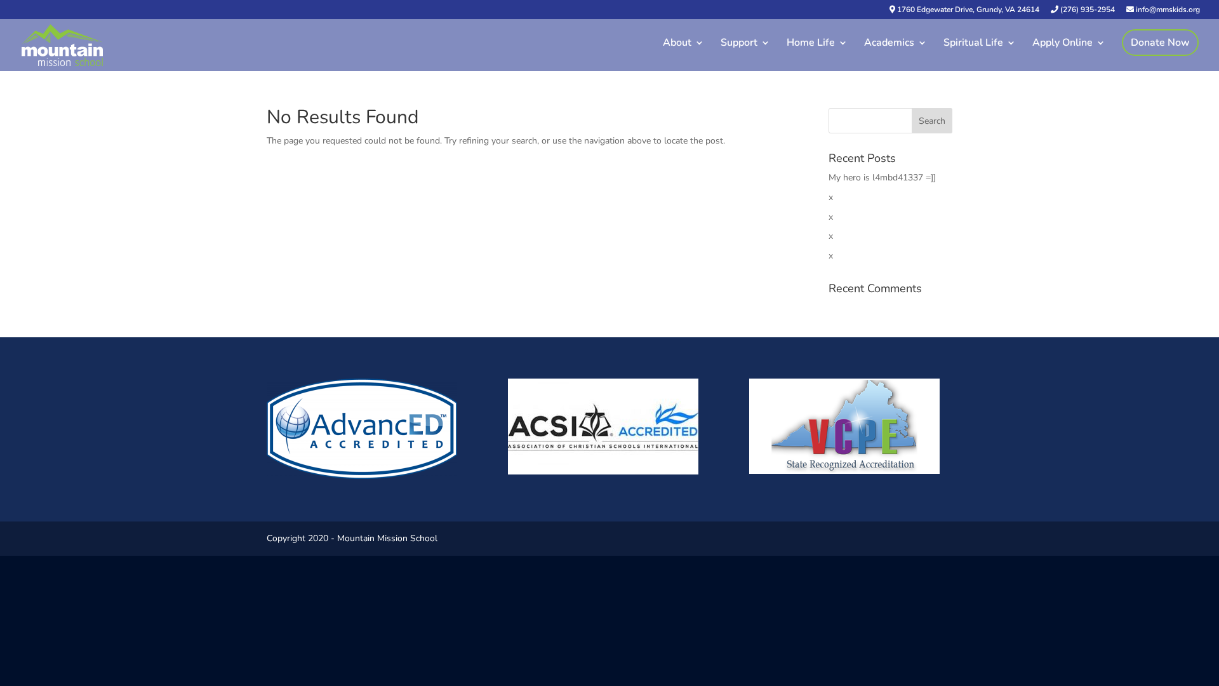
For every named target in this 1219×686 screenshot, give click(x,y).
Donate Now (1160, 43)
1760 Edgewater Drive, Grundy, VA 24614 (967, 10)
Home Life (811, 44)
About (677, 44)
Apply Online (1062, 44)
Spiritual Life (973, 44)
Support (739, 44)
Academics (889, 44)
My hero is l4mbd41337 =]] (882, 178)
